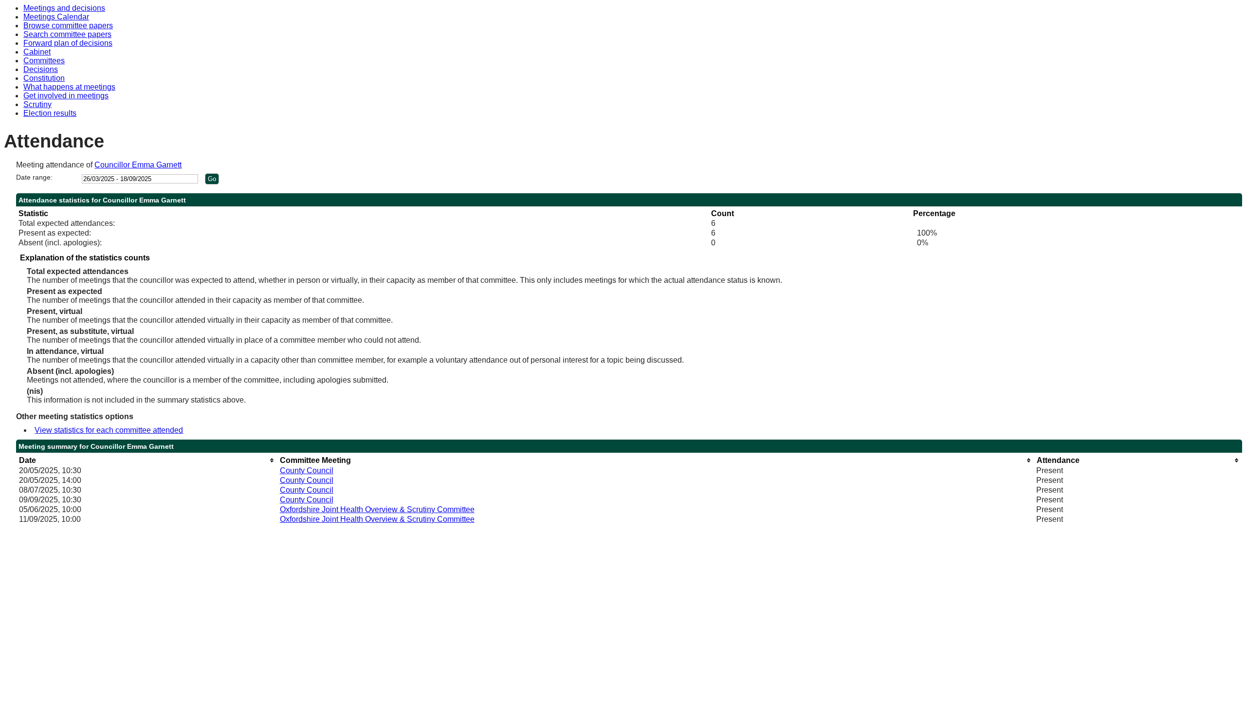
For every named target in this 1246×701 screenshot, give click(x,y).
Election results (49, 113)
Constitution (44, 78)
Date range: (34, 177)
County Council (306, 470)
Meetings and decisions (64, 8)
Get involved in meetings (66, 96)
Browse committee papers (68, 25)
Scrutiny (37, 104)
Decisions (40, 69)
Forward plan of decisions (67, 43)
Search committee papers (67, 34)
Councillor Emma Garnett (138, 165)
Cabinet (37, 52)
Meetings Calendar (56, 17)
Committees (44, 60)
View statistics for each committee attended (109, 430)
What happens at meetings (69, 87)
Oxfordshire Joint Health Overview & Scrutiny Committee (377, 509)
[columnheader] (147, 460)
